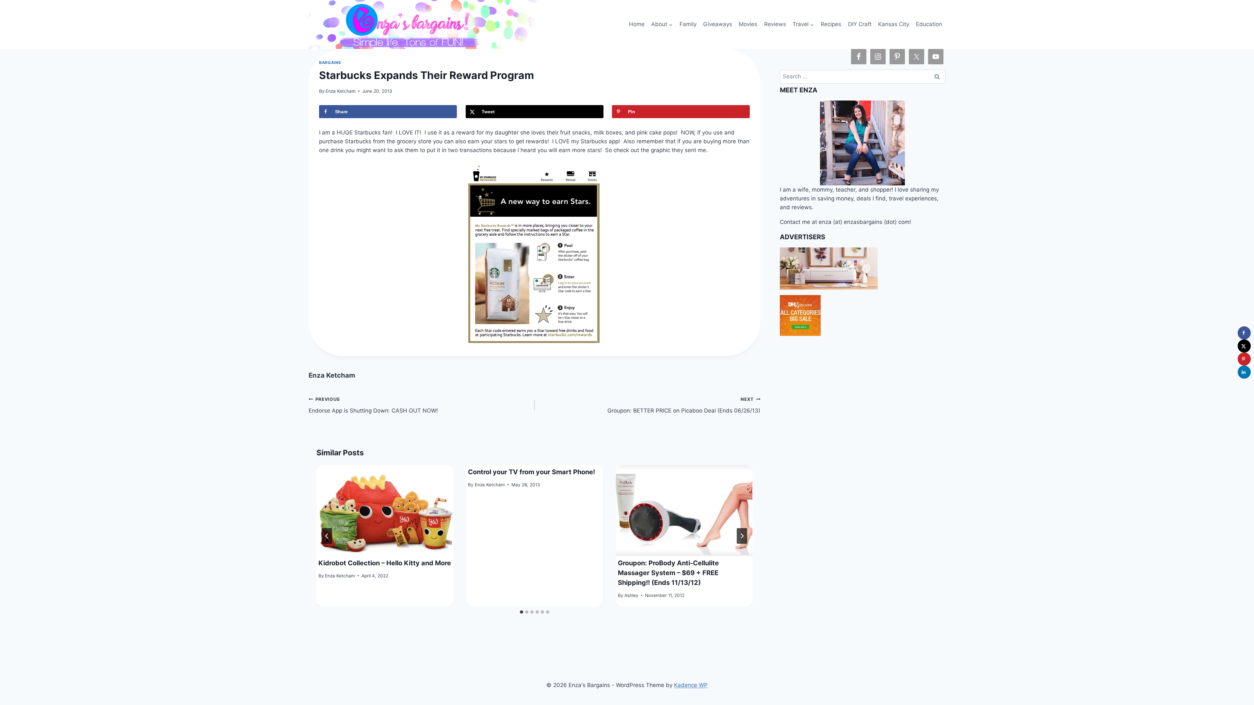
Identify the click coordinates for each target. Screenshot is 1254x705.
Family (688, 24)
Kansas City (893, 24)
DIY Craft (860, 24)
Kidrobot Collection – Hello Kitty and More (384, 563)
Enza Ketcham (341, 91)
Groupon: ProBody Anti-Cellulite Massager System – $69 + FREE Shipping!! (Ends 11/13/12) (668, 573)
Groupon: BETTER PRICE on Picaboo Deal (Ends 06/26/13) (683, 405)
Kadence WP (691, 685)
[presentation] (384, 510)
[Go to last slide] (327, 536)
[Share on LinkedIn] (1244, 372)
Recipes (831, 24)
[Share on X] (1244, 345)
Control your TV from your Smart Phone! (531, 472)
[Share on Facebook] (1244, 332)
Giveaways (717, 24)
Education (929, 24)
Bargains (330, 62)
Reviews (775, 24)
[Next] (742, 536)
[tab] (521, 612)
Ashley (631, 595)
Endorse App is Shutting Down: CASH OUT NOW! (373, 405)
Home (637, 24)
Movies (748, 24)
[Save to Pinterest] (1244, 359)
